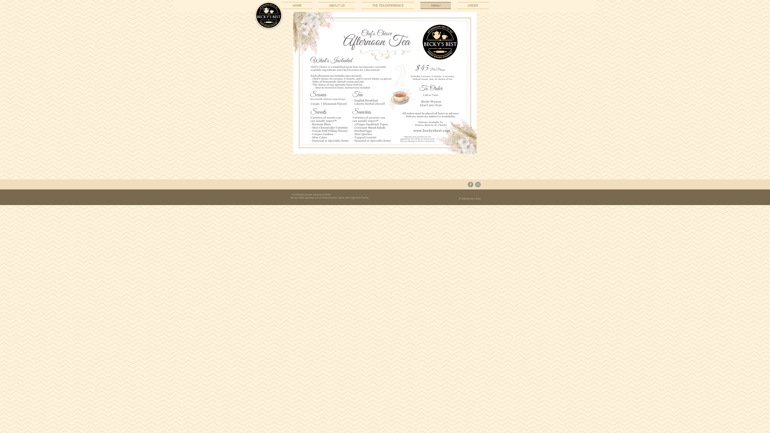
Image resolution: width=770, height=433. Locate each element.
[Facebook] (470, 184)
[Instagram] (478, 184)
